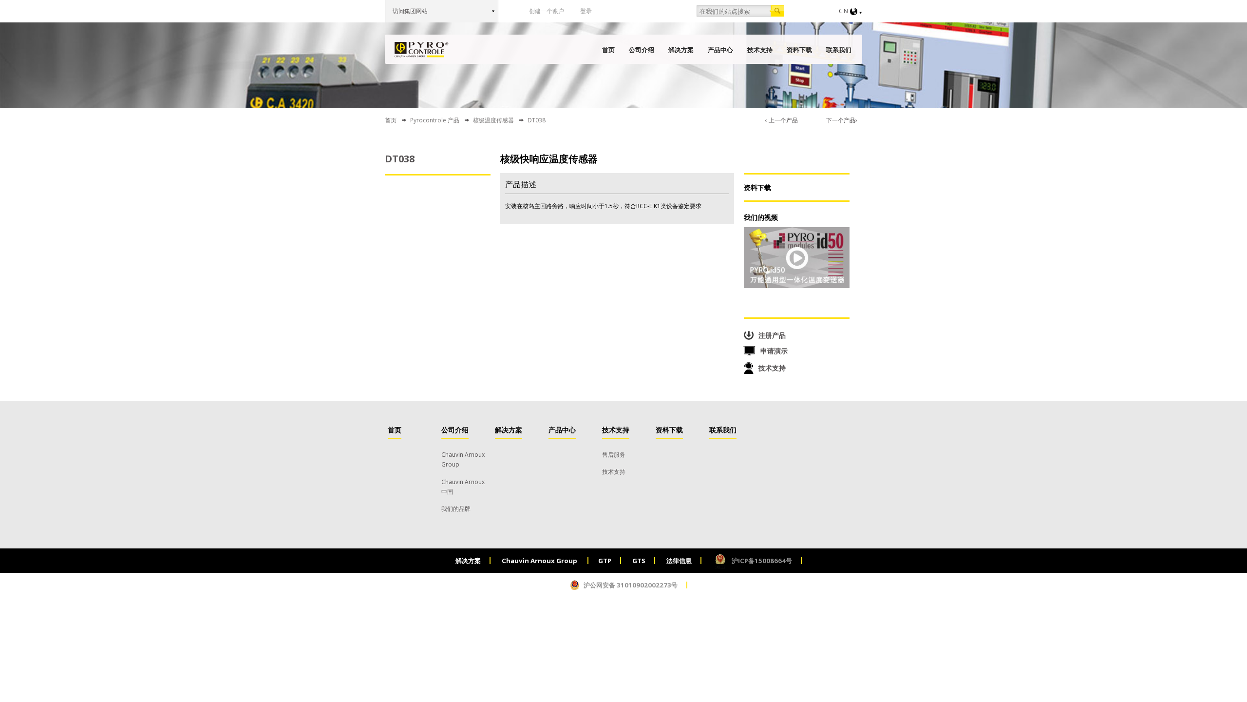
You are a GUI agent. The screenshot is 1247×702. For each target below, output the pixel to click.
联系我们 (838, 49)
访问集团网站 (410, 11)
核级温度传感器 (493, 120)
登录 (586, 11)
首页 (608, 49)
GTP (604, 560)
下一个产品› (841, 120)
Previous (391, 202)
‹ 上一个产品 (781, 120)
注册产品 (772, 335)
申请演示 (774, 350)
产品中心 (720, 49)
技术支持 (760, 49)
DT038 (400, 158)
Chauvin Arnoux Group (540, 560)
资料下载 (799, 49)
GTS (638, 560)
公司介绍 (641, 49)
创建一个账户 (546, 11)
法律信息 (679, 560)
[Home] (422, 50)
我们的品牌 (456, 509)
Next (484, 202)
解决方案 (681, 49)
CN (844, 11)
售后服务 (613, 454)
